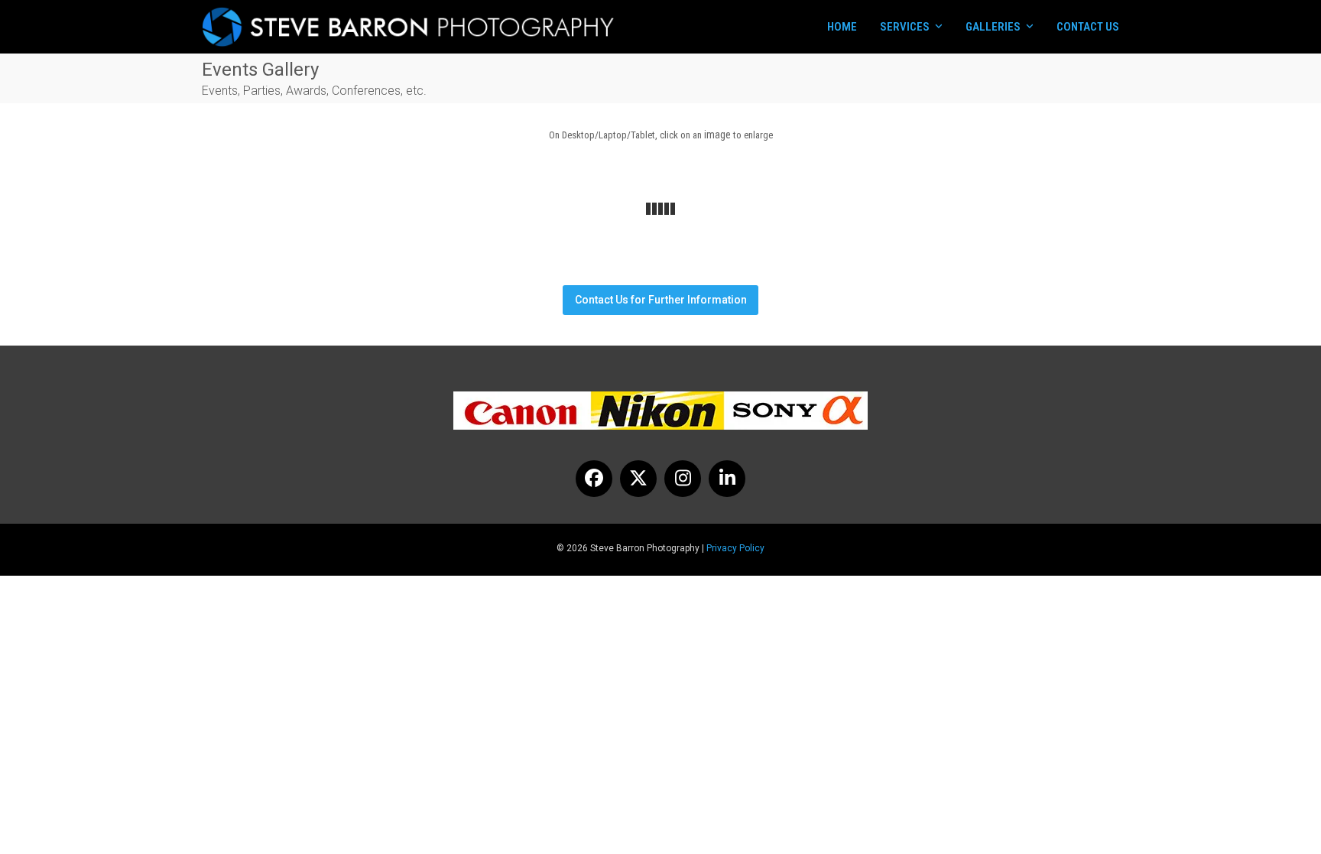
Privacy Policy (735, 548)
